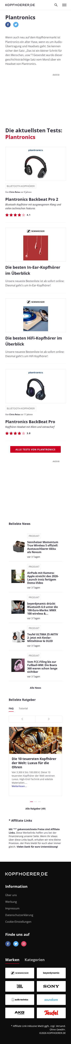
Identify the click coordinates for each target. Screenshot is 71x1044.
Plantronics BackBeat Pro (30, 421)
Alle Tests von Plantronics (35, 449)
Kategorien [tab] (35, 959)
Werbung (11, 902)
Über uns (11, 895)
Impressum (12, 908)
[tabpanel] (35, 993)
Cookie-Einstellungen (18, 922)
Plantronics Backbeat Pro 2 (31, 199)
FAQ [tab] (11, 708)
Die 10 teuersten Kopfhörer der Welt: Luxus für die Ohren (34, 762)
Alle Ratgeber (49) (35, 808)
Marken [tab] (12, 959)
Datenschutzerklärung (19, 915)
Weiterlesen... (19, 786)
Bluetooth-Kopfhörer (21, 186)
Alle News (35, 687)
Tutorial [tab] (23, 708)
